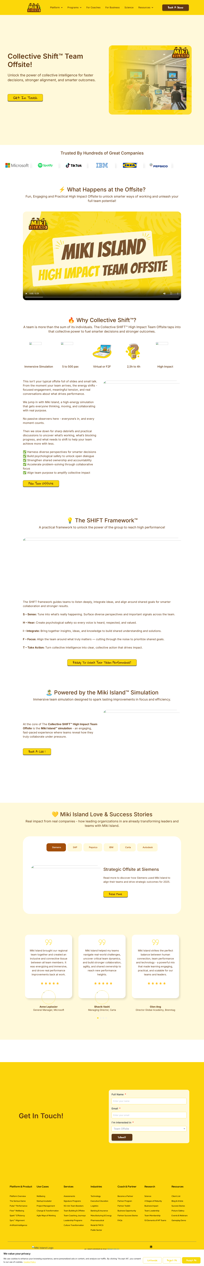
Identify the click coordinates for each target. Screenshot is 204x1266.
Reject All (172, 1260)
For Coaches (93, 7)
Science (129, 7)
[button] (97, 1170)
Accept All (191, 1260)
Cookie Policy (30, 1262)
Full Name (118, 1224)
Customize (152, 1260)
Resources (144, 7)
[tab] (56, 999)
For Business (112, 7)
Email (115, 1238)
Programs (73, 7)
